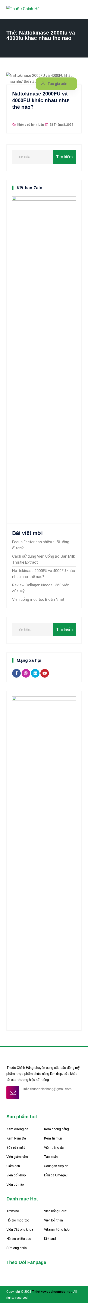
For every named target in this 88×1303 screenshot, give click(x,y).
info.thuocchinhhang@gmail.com (47, 1089)
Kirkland (50, 1239)
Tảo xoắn (51, 1157)
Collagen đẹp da (56, 1166)
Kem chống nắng (56, 1129)
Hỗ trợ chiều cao (18, 1239)
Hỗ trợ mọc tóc (18, 1220)
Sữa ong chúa (16, 1248)
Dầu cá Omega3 (56, 1175)
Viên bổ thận (53, 1220)
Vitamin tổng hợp (57, 1229)
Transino (12, 1211)
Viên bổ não (15, 1184)
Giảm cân (13, 1166)
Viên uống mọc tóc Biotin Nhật (38, 599)
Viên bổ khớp (16, 1175)
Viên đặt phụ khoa (19, 1229)
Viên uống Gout (55, 1211)
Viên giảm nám (17, 1157)
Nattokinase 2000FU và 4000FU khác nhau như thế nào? (40, 100)
